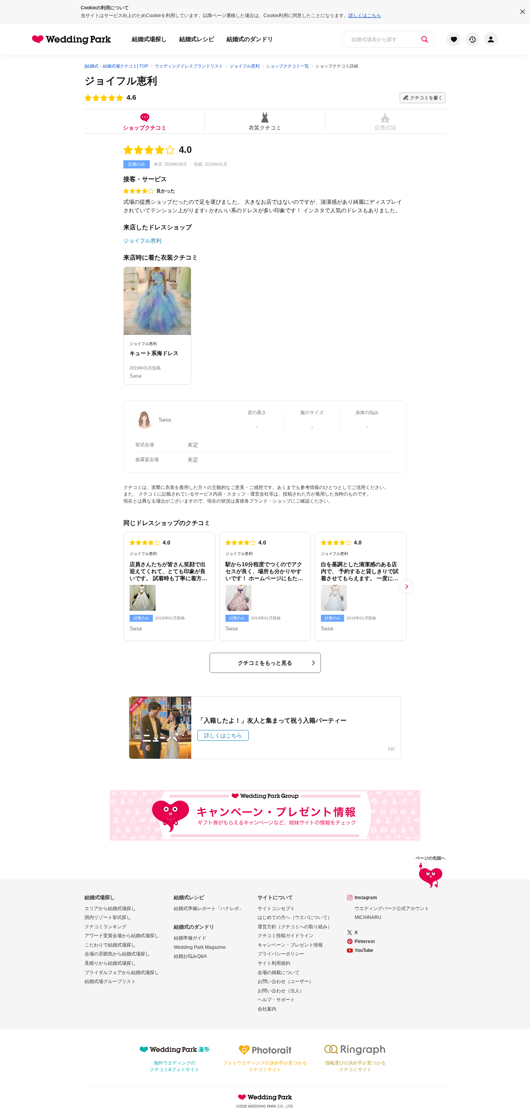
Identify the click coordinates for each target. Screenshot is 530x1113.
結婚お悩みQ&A (190, 956)
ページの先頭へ (430, 858)
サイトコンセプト (276, 908)
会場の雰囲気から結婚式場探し (117, 954)
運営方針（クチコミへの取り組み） (295, 926)
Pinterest (365, 941)
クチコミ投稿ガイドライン (285, 935)
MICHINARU (368, 917)
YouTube (364, 950)
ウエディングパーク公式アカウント (392, 908)
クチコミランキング (105, 926)
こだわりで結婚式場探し (110, 945)
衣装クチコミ (265, 127)
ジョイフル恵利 (121, 81)
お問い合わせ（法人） (281, 990)
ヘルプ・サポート (276, 999)
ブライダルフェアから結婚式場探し (122, 972)
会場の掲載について (279, 972)
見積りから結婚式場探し (110, 963)
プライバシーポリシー (281, 954)
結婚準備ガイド (190, 938)
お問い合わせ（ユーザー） (285, 981)
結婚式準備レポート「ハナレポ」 (209, 908)
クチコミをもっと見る (265, 663)
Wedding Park (265, 1097)
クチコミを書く (426, 98)
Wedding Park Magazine (200, 947)
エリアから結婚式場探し (110, 908)
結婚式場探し (149, 39)
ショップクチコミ (144, 127)
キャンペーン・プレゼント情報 (290, 945)
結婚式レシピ (196, 39)
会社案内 (267, 1009)
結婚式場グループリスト (110, 981)
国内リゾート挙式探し (108, 917)
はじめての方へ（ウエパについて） (295, 917)
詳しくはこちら (364, 15)
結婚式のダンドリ (250, 39)
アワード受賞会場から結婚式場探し (122, 935)
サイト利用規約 (274, 963)
